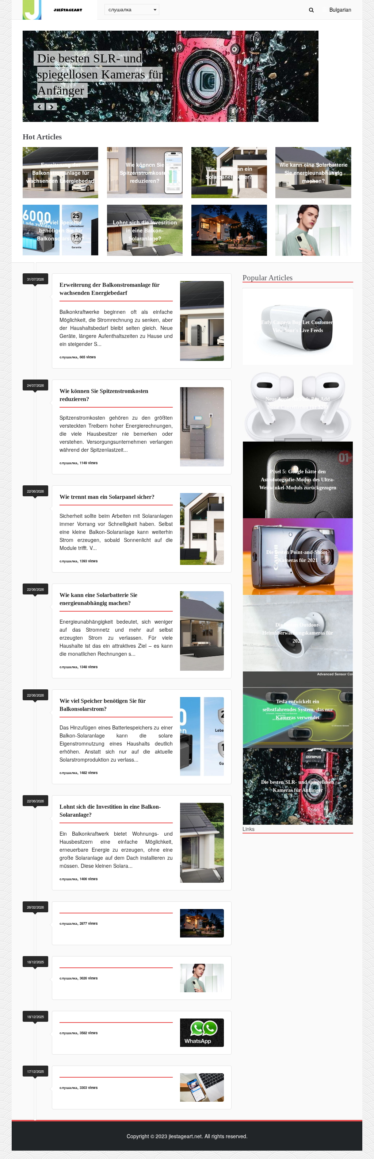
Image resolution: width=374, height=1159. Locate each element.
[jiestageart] (60, 10)
